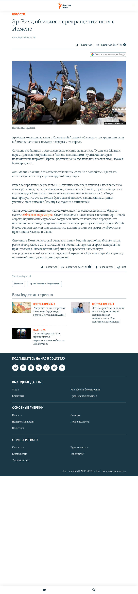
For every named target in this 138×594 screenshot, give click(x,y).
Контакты (18, 396)
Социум (75, 415)
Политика (39, 330)
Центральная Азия (44, 304)
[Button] (84, 45)
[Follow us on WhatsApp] (46, 368)
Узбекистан (77, 454)
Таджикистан (20, 460)
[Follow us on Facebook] (31, 368)
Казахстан (18, 447)
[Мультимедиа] (44, 590)
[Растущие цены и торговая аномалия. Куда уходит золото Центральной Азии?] (21, 307)
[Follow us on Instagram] (23, 368)
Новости (18, 14)
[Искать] (94, 590)
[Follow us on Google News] (54, 368)
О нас (15, 389)
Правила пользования (84, 396)
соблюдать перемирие (37, 215)
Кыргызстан (19, 454)
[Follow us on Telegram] (39, 368)
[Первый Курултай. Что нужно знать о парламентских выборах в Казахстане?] (21, 333)
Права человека (80, 422)
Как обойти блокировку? (85, 389)
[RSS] (62, 368)
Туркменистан (79, 447)
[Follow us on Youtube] (15, 368)
